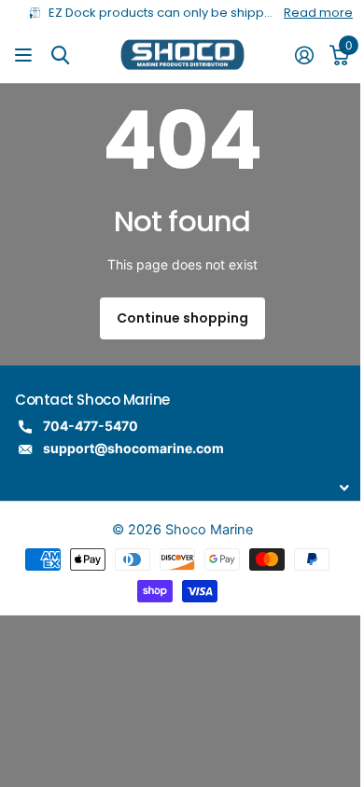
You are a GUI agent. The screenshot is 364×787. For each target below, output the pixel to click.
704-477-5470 (90, 426)
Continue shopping (182, 318)
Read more (318, 12)
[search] (60, 55)
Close (182, 488)
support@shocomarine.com (133, 448)
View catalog (25, 55)
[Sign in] (304, 55)
